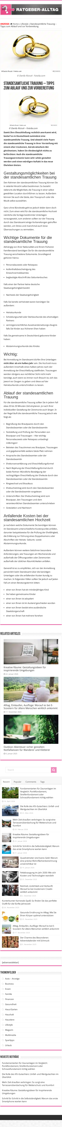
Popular (17, 782)
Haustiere (9, 1019)
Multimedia (10, 1035)
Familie (8, 994)
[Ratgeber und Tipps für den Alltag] (31, 9)
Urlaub (8, 1045)
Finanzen (9, 999)
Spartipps (9, 1040)
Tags (42, 782)
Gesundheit (10, 1004)
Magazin (9, 1030)
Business (9, 984)
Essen (8, 989)
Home (15, 24)
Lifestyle (24, 24)
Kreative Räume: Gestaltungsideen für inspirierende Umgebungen (25, 669)
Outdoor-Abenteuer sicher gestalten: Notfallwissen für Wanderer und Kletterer (27, 748)
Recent (6, 782)
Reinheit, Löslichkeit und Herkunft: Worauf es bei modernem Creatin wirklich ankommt (36, 889)
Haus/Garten (11, 1009)
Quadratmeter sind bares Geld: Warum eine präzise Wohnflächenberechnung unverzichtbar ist (39, 861)
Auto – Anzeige (12, 978)
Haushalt (9, 1014)
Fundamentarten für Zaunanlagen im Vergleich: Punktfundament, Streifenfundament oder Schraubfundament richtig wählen (25, 1066)
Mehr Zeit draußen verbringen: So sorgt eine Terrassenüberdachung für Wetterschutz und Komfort (34, 822)
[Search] (54, 770)
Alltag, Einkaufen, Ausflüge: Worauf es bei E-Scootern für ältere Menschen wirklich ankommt (31, 707)
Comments (30, 782)
